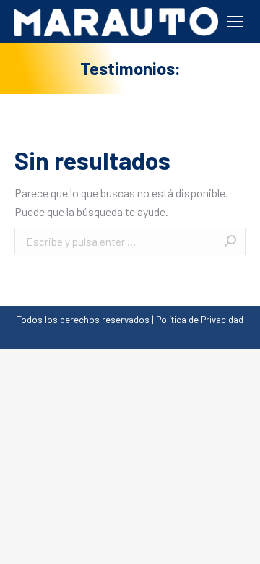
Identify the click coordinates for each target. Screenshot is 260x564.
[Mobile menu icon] (235, 22)
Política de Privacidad (199, 319)
